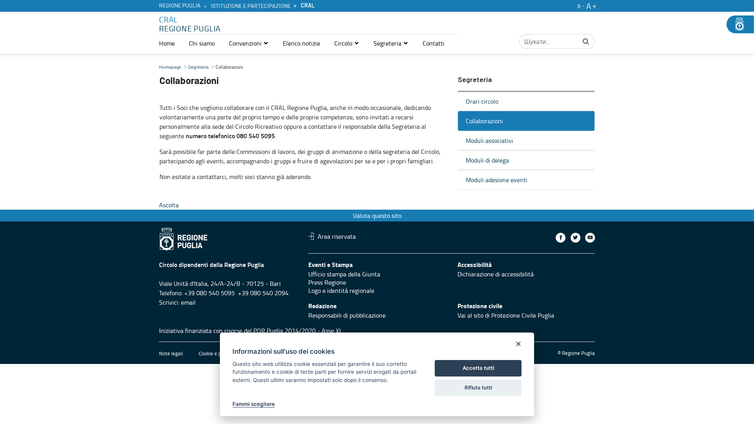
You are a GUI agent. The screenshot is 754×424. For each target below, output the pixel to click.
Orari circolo (482, 101)
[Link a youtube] (590, 238)
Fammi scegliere (253, 404)
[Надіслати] (586, 41)
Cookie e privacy (216, 353)
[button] (249, 43)
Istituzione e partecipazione (251, 6)
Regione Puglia (180, 6)
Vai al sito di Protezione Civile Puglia (506, 315)
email (188, 302)
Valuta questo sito (377, 215)
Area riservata (337, 236)
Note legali (171, 353)
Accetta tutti (478, 368)
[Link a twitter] (575, 238)
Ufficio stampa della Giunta (344, 274)
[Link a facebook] (561, 238)
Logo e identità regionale (341, 290)
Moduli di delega (487, 160)
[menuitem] (167, 43)
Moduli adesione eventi (496, 179)
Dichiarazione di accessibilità (496, 274)
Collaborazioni (484, 121)
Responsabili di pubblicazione (347, 315)
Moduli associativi (489, 140)
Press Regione (327, 282)
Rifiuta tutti (478, 387)
